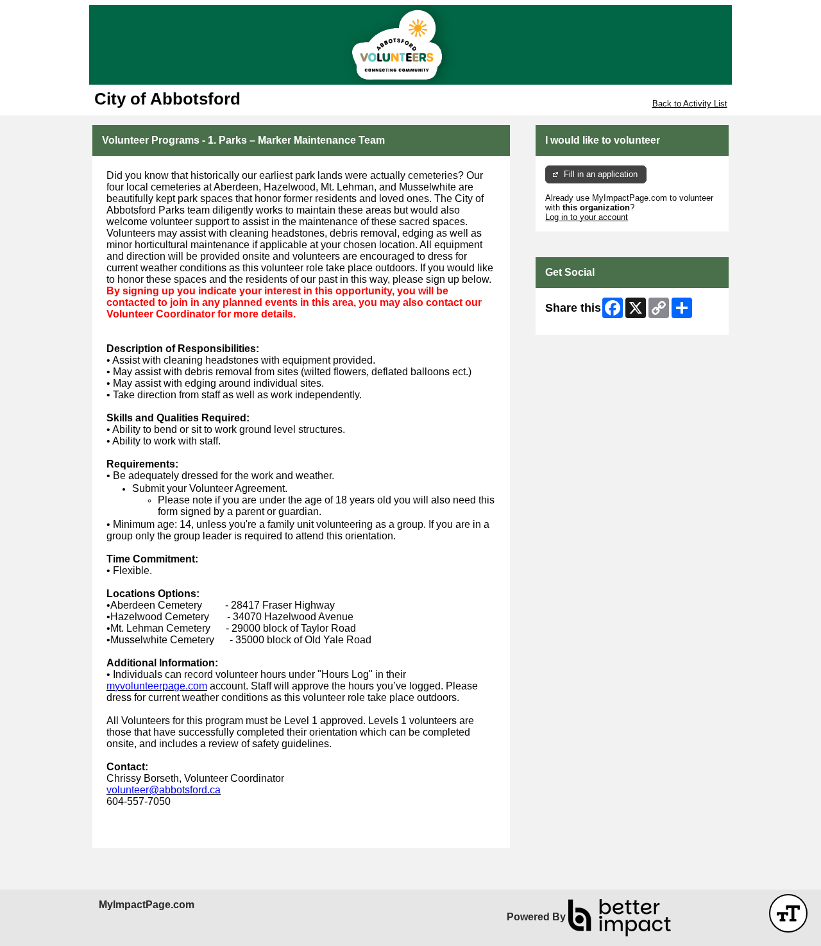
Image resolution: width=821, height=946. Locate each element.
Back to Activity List (689, 103)
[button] (788, 913)
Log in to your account (586, 217)
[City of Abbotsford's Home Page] (410, 45)
